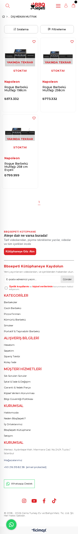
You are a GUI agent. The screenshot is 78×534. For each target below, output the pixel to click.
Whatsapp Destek (21, 483)
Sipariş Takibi (12, 356)
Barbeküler (10, 302)
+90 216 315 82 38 (14, 467)
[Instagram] (24, 500)
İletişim (8, 435)
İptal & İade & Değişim (17, 381)
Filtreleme (59, 29)
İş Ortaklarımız (13, 424)
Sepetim (9, 350)
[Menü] (59, 6)
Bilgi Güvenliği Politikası (18, 398)
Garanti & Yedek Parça (17, 387)
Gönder (67, 279)
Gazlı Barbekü (12, 308)
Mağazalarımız (13, 460)
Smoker (8, 325)
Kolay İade (10, 362)
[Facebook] (44, 500)
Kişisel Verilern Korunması (19, 393)
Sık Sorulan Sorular (15, 375)
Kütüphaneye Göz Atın (20, 251)
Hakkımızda (11, 412)
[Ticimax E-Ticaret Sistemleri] (39, 531)
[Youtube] (34, 500)
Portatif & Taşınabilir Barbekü (22, 331)
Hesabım (9, 344)
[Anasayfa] (6, 17)
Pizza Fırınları (12, 313)
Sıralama (22, 29)
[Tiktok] (54, 500)
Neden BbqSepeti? (15, 418)
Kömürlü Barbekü (15, 319)
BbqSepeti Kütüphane (17, 429)
